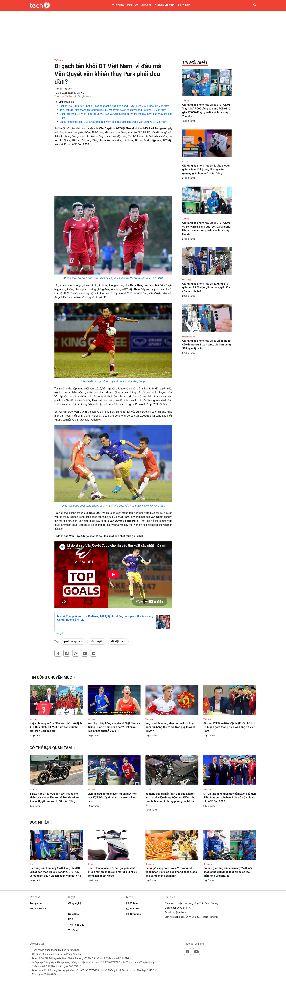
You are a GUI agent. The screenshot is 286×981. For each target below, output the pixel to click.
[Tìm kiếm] (252, 5)
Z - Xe (71, 908)
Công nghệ (74, 903)
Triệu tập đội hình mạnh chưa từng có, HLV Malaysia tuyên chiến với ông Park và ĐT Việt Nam (113, 109)
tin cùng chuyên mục (51, 677)
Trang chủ (36, 903)
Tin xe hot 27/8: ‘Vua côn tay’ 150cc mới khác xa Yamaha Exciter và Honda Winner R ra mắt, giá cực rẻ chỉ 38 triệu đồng (55, 797)
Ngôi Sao (73, 914)
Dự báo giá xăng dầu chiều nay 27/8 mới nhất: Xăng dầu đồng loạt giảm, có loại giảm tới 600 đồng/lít (227, 872)
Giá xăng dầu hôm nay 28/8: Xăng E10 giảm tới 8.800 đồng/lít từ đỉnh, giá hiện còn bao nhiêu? (206, 287)
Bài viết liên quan (64, 102)
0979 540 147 (184, 907)
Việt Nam (132, 5)
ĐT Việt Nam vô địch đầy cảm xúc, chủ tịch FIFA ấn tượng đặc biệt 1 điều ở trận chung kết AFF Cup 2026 (229, 797)
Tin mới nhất (195, 62)
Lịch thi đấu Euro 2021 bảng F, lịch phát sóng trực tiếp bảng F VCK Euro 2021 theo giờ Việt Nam (114, 105)
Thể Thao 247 (76, 924)
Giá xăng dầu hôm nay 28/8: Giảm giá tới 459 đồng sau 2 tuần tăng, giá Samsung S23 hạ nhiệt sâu (206, 344)
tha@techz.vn (210, 916)
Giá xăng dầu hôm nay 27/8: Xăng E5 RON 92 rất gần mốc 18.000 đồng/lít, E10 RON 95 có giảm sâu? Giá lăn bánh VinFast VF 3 (55, 872)
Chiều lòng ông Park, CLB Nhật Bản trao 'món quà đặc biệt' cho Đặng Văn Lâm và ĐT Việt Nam (113, 121)
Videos (134, 903)
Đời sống (186, 279)
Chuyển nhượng (164, 5)
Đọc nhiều (40, 822)
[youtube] (84, 653)
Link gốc (59, 633)
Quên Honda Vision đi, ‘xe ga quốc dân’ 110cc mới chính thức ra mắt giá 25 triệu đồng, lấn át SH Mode (112, 872)
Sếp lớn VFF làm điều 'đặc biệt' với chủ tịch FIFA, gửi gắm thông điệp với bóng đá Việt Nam (229, 727)
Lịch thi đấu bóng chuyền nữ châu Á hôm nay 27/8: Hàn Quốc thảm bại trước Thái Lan (112, 797)
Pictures (135, 908)
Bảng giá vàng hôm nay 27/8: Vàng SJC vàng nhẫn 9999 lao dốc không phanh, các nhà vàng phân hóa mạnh (171, 872)
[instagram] (75, 653)
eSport (185, 161)
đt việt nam (118, 641)
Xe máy (185, 100)
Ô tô (32, 864)
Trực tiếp (184, 5)
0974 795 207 (193, 916)
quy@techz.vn (179, 912)
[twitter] (57, 653)
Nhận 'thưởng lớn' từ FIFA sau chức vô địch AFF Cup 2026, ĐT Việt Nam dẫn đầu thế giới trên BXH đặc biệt (56, 727)
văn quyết (97, 641)
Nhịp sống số (188, 336)
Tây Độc (68, 88)
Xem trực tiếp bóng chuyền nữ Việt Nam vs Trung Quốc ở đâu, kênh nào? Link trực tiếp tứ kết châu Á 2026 (114, 727)
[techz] (40, 5)
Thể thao (118, 5)
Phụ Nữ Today (38, 908)
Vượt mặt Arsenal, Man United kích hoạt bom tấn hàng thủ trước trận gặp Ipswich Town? (170, 727)
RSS (70, 919)
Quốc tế (146, 5)
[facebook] (66, 653)
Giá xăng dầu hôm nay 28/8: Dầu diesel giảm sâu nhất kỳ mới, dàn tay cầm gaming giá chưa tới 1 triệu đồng (206, 169)
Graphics (135, 914)
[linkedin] (93, 653)
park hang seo (73, 641)
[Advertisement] (113, 173)
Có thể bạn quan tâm (51, 748)
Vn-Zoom (73, 930)
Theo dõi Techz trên (65, 96)
